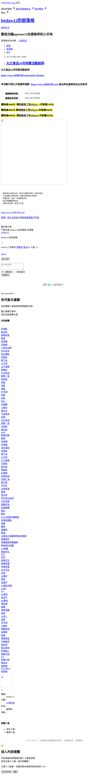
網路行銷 (5, 654)
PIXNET (34, 740)
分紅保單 (5, 501)
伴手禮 (4, 392)
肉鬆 (3, 385)
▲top (3, 254)
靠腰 (3, 523)
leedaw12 (5, 232)
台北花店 (5, 570)
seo (2, 657)
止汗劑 (4, 363)
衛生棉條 (5, 648)
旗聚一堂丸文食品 (9, 217)
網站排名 (5, 552)
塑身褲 (4, 666)
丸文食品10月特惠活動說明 (25, 63)
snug (3, 432)
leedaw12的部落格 (18, 20)
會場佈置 (5, 567)
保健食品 (5, 476)
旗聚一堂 (5, 376)
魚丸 (3, 401)
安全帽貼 (5, 354)
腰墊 (3, 526)
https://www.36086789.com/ (13, 212)
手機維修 (5, 641)
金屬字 (4, 582)
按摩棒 (4, 632)
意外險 (4, 495)
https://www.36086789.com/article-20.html (22, 75)
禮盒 (3, 389)
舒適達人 (5, 651)
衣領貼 (4, 329)
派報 (3, 573)
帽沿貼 (4, 332)
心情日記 (22, 41)
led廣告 (4, 594)
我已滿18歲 (6, 772)
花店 (3, 557)
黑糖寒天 (5, 539)
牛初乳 (4, 486)
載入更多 (5, 259)
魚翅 (3, 417)
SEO (3, 554)
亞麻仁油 (5, 479)
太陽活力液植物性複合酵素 (13, 536)
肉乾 (3, 398)
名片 (8, 52)
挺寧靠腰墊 (6, 520)
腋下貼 (4, 360)
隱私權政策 (69, 740)
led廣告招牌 (6, 586)
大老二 (4, 616)
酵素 (3, 492)
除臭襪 (4, 341)
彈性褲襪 (5, 610)
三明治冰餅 (6, 348)
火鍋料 (4, 408)
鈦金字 (4, 597)
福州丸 (4, 411)
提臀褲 (4, 671)
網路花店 (5, 560)
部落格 (9, 49)
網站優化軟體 (7, 545)
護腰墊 (4, 530)
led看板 (4, 601)
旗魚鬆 (4, 379)
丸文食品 (5, 373)
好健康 (4, 473)
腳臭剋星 (5, 335)
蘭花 (3, 514)
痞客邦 (19, 247)
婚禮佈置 (5, 564)
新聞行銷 (5, 660)
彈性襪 (4, 604)
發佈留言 (5, 275)
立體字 (4, 576)
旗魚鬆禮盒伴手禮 (30, 217)
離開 (15, 772)
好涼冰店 (5, 351)
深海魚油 (5, 489)
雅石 (3, 511)
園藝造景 (5, 504)
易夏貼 (4, 357)
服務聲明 (79, 740)
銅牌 (3, 579)
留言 (25, 247)
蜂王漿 (4, 482)
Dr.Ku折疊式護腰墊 (10, 517)
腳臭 (3, 338)
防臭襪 (4, 345)
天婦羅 (4, 404)
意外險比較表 (7, 498)
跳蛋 (3, 635)
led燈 (3, 589)
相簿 (8, 46)
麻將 (3, 613)
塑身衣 (4, 663)
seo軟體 (4, 549)
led (2, 591)
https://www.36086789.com (44, 84)
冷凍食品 (5, 414)
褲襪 (3, 607)
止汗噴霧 (5, 367)
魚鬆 (3, 382)
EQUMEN (5, 668)
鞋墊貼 (4, 370)
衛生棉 (4, 645)
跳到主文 (5, 28)
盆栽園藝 (5, 508)
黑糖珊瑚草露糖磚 (9, 542)
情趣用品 (5, 629)
